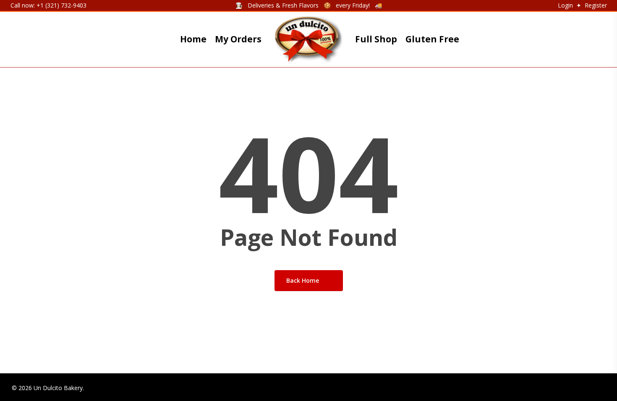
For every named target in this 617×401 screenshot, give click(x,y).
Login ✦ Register (581, 5)
